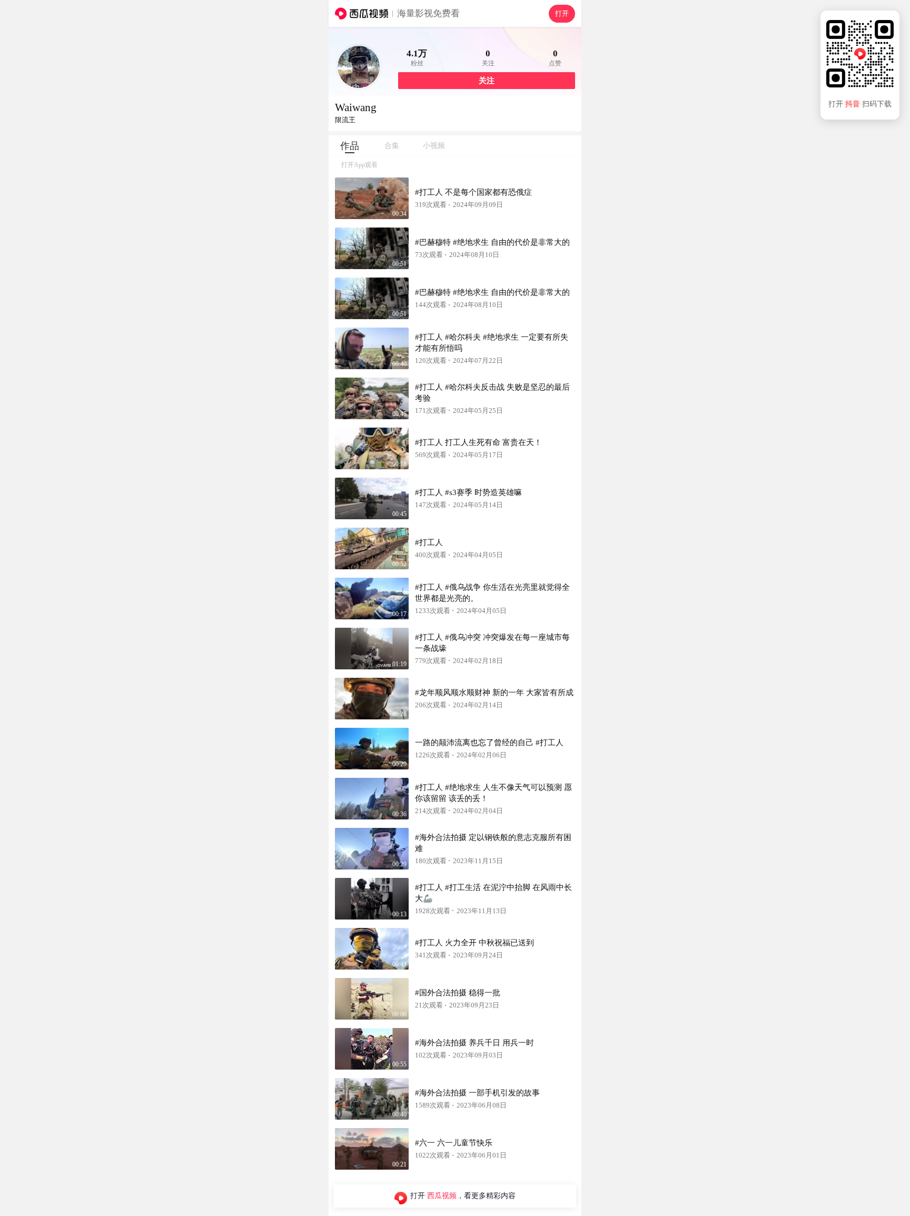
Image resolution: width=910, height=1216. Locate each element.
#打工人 (429, 542)
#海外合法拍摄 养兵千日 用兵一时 (474, 1043)
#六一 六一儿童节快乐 (453, 1143)
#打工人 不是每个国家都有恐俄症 (473, 192)
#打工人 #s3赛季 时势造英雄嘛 (468, 492)
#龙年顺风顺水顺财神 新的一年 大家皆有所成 (494, 692)
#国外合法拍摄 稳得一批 (457, 992)
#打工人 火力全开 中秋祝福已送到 (474, 942)
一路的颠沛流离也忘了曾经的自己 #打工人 (489, 742)
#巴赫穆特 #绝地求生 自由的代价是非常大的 (492, 242)
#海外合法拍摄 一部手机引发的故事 (477, 1093)
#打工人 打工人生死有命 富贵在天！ (478, 442)
